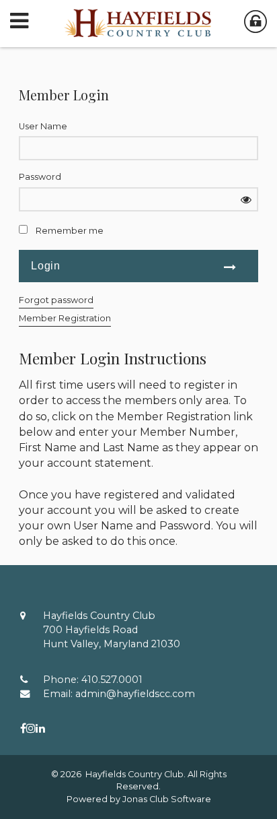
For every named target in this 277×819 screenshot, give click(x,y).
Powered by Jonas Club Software (139, 799)
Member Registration (65, 318)
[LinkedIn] (40, 728)
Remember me (70, 231)
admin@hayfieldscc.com (135, 694)
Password (40, 177)
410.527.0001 (112, 680)
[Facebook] (23, 728)
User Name (43, 126)
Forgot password (56, 300)
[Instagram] (31, 728)
